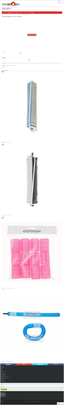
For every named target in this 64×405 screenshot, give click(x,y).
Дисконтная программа (3, 371)
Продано (29, 61)
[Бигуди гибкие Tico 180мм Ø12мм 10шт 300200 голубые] (32, 325)
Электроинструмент (2, 375)
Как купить (1, 370)
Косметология (2, 380)
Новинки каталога (3, 388)
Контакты (1, 372)
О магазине (1, 368)
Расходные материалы (3, 381)
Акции (2, 387)
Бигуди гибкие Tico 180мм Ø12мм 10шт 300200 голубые (7, 361)
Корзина (58, 1)
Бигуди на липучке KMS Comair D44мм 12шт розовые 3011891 (8, 288)
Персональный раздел (60, 2)
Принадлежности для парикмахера (4, 376)
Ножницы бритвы (2, 377)
